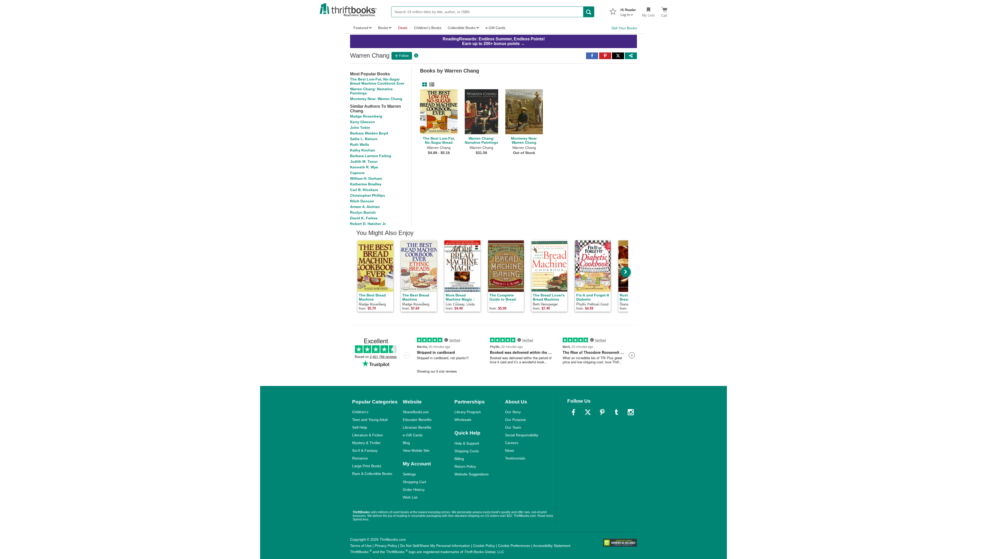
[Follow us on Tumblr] (616, 412)
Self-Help (359, 427)
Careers (511, 443)
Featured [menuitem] (360, 28)
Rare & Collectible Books (372, 474)
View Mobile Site (416, 450)
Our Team (513, 427)
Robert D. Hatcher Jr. (368, 224)
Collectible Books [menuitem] (462, 28)
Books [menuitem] (383, 28)
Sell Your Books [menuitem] (624, 28)
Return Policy (465, 466)
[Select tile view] (430, 84)
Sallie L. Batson (364, 139)
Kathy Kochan (362, 150)
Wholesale (462, 420)
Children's (360, 412)
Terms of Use (361, 546)
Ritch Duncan (362, 201)
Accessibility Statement (551, 546)
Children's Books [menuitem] (427, 28)
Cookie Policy (484, 546)
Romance (360, 458)
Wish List (410, 497)
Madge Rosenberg (366, 116)
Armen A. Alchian (365, 207)
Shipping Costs (466, 451)
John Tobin (360, 127)
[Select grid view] (423, 84)
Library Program (467, 412)
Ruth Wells (359, 144)
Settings (409, 474)
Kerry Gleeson (362, 122)
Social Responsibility (521, 435)
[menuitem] (628, 11)
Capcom (357, 173)
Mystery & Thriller (366, 443)
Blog (406, 443)
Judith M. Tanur (364, 161)
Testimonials (515, 458)
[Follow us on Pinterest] (602, 412)
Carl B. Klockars (364, 190)
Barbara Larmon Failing (370, 156)
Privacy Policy (386, 546)
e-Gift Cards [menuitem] (495, 28)
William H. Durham (366, 178)
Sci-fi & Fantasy (365, 450)
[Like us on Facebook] (573, 412)
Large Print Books (366, 466)
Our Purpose (515, 420)
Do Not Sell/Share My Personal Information (435, 546)
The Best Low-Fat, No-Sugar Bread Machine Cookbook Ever (377, 81)
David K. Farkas (364, 218)
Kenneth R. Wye (364, 167)
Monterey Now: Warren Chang (376, 99)
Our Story (513, 412)
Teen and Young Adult (370, 420)
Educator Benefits (417, 420)
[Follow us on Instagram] (631, 412)
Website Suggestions (471, 474)
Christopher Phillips (367, 195)
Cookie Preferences (514, 546)
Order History (414, 490)
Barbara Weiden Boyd (369, 133)
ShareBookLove (416, 412)
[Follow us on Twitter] (588, 412)
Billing (459, 459)
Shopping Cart (414, 482)
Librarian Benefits (417, 427)
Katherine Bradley (365, 184)
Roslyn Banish (363, 212)
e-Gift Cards (413, 435)
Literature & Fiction (367, 435)
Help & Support (466, 443)
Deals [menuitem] (402, 28)
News (509, 450)
